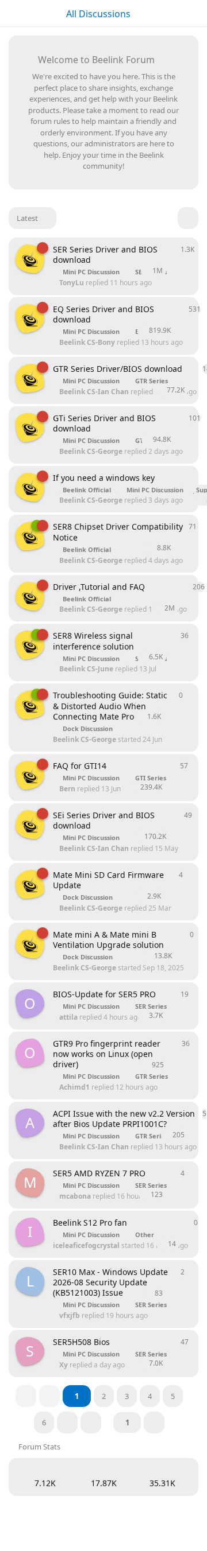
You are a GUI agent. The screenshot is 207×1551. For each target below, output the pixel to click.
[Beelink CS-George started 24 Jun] (30, 704)
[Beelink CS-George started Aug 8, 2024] (30, 596)
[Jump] (154, 1422)
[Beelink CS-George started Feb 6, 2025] (30, 487)
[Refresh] (188, 218)
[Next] (67, 1422)
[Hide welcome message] (176, 58)
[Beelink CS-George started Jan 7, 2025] (30, 775)
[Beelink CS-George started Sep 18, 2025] (30, 884)
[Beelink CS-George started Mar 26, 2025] (30, 258)
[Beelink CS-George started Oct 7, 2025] (30, 645)
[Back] (49, 1396)
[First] (26, 1396)
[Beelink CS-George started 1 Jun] (30, 536)
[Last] (90, 1422)
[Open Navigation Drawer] (11, 13)
